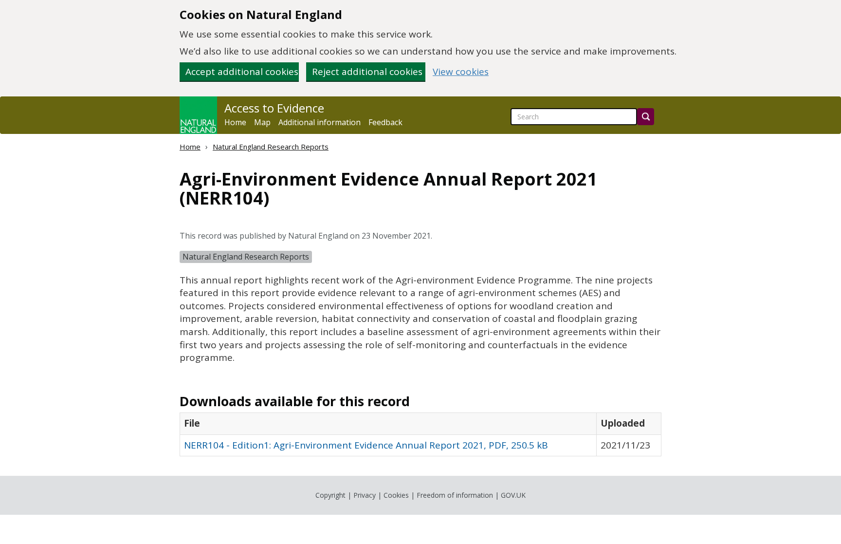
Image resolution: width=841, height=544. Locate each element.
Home (235, 122)
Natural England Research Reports (271, 146)
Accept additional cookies (241, 71)
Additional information (319, 122)
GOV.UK (513, 495)
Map (262, 122)
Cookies (396, 495)
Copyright (330, 495)
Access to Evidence (274, 108)
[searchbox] (574, 116)
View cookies (461, 71)
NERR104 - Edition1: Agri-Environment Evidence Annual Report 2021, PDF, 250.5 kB (366, 445)
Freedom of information (455, 495)
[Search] (645, 116)
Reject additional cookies (367, 71)
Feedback (385, 122)
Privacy (364, 495)
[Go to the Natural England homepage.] (198, 115)
